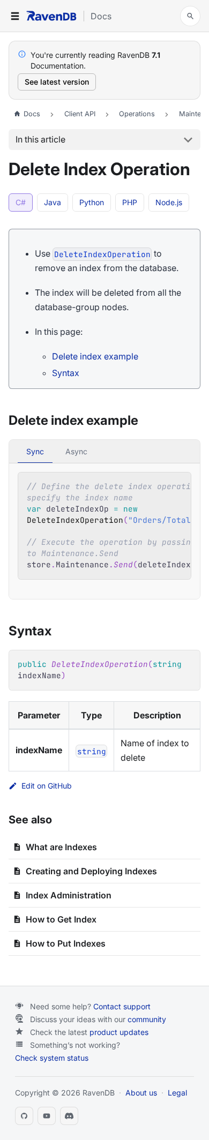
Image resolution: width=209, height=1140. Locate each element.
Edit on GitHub (46, 786)
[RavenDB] (51, 16)
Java (52, 202)
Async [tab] (76, 451)
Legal (177, 1092)
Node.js (168, 202)
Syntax (65, 373)
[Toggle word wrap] (158, 486)
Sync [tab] (35, 451)
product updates (118, 1032)
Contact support (122, 1006)
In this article (40, 139)
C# (21, 202)
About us (141, 1092)
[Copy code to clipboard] (177, 486)
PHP (129, 202)
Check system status (51, 1057)
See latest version (57, 81)
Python (91, 202)
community (147, 1019)
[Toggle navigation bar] (15, 16)
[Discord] (69, 1116)
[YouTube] (47, 1116)
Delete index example (95, 356)
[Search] (190, 16)
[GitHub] (24, 1116)
